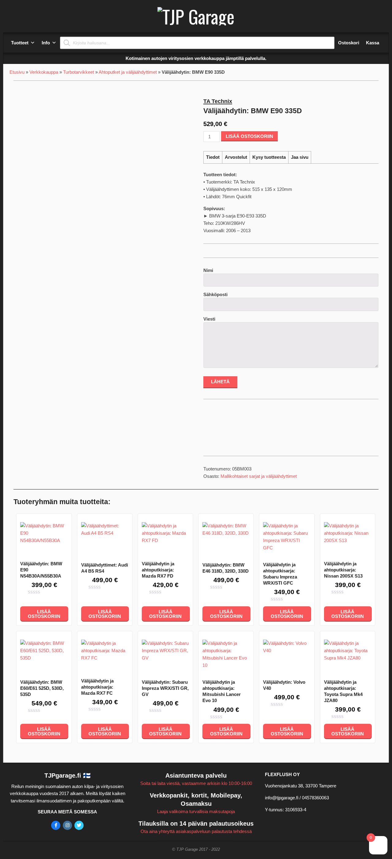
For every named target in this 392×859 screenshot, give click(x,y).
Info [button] (46, 42)
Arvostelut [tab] (236, 157)
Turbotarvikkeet (78, 72)
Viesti (209, 319)
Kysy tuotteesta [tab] (269, 157)
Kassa (372, 42)
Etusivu (16, 72)
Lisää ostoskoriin (249, 136)
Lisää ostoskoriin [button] (44, 614)
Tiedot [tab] (213, 157)
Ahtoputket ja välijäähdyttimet (128, 72)
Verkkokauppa (43, 72)
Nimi (208, 270)
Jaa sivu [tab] (299, 157)
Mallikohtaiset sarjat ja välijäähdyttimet (259, 476)
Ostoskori (348, 42)
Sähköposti (215, 294)
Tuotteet (19, 42)
